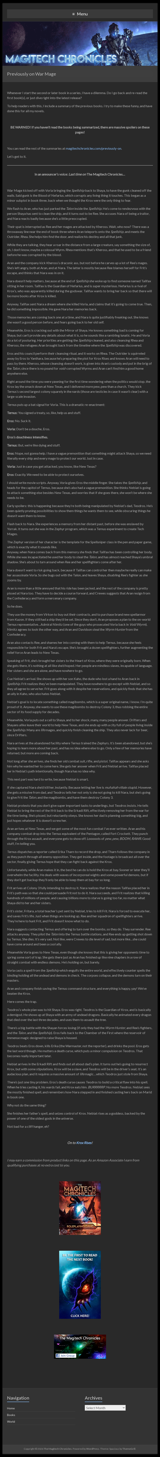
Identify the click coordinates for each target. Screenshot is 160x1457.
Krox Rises (83, 1143)
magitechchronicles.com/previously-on (93, 148)
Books (11, 1415)
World (11, 1421)
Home (11, 1408)
